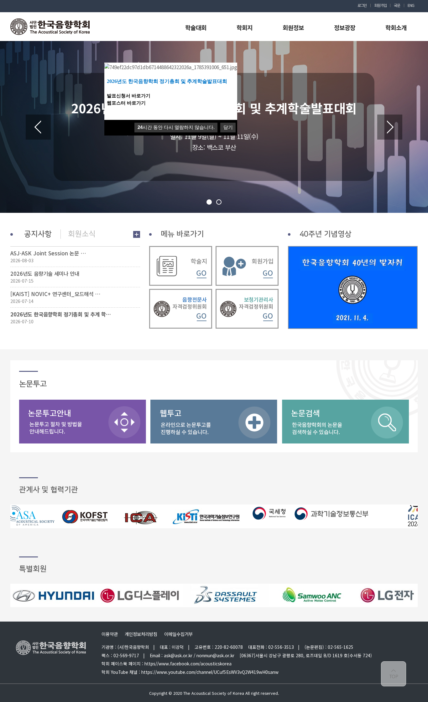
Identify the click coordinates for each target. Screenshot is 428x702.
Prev (38, 127)
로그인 (362, 5)
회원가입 (380, 5)
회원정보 (293, 27)
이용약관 (110, 634)
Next (389, 127)
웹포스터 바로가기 (126, 102)
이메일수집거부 (178, 634)
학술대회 (195, 27)
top (393, 673)
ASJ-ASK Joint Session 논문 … (48, 253)
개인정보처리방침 (141, 634)
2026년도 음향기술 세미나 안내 (44, 273)
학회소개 (396, 27)
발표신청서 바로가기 (129, 95)
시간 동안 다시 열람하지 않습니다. (176, 127)
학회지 (245, 27)
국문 (397, 5)
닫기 (228, 127)
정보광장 (344, 27)
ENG (411, 5)
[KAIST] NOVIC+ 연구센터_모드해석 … (55, 294)
